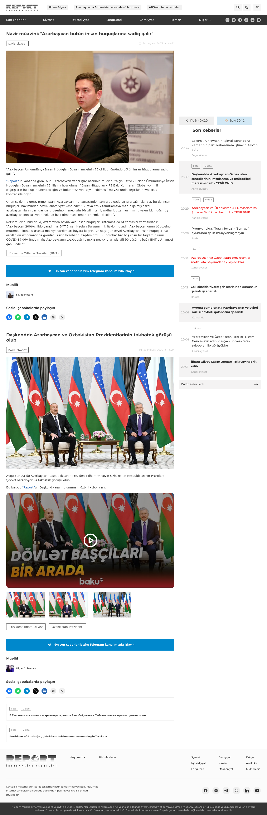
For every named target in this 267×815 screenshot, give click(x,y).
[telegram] (240, 20)
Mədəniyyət (226, 768)
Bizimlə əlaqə (107, 757)
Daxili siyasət (17, 43)
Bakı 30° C (237, 120)
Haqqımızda (77, 757)
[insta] (234, 20)
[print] (53, 317)
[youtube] (259, 20)
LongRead (197, 768)
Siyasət (195, 757)
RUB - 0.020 (199, 120)
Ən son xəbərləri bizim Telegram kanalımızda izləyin (94, 271)
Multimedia (253, 768)
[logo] (22, 7)
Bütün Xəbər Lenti (192, 384)
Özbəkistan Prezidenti (67, 627)
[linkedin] (252, 20)
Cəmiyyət (225, 757)
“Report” (12, 181)
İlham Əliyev (57, 7)
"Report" (28, 487)
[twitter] (246, 20)
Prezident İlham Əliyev (26, 627)
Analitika (251, 763)
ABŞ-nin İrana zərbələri (164, 7)
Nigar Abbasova (26, 668)
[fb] (227, 20)
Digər (203, 20)
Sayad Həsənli (24, 294)
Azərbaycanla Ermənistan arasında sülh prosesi (107, 7)
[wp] (18, 317)
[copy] (62, 317)
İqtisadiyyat (198, 763)
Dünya (250, 757)
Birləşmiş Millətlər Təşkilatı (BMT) (34, 253)
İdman (223, 763)
